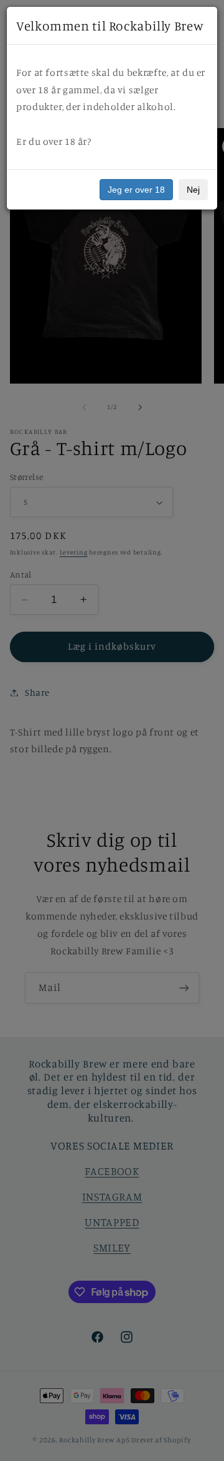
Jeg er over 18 (136, 190)
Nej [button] (193, 190)
